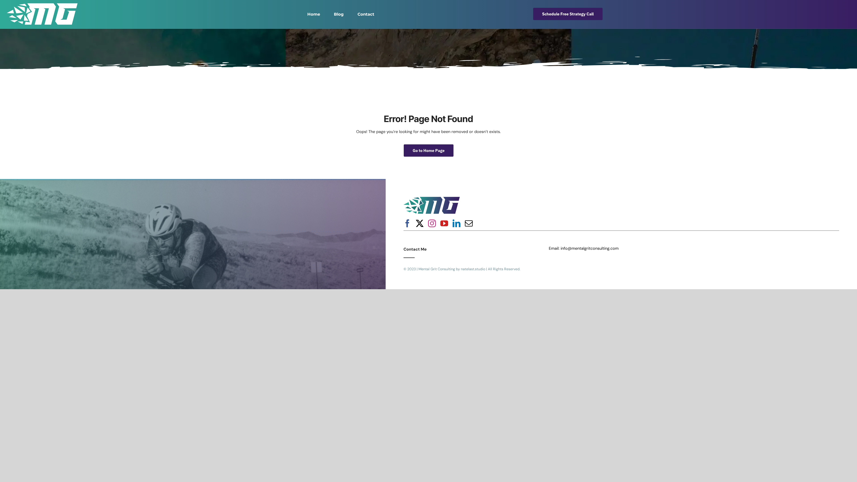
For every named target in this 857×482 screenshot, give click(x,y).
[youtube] (444, 223)
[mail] (469, 223)
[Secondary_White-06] (42, 5)
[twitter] (420, 223)
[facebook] (407, 223)
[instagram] (432, 223)
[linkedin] (456, 223)
